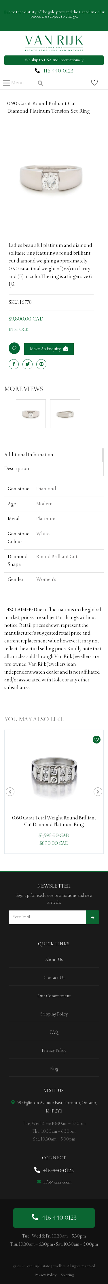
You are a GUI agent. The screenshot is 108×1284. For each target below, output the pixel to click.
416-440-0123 (58, 71)
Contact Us (54, 978)
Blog (54, 1069)
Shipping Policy (54, 1014)
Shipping (67, 1275)
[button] (13, 83)
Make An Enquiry (46, 349)
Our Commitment (54, 996)
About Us (54, 959)
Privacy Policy (54, 1050)
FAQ (54, 1032)
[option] (54, 792)
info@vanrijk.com (57, 1182)
